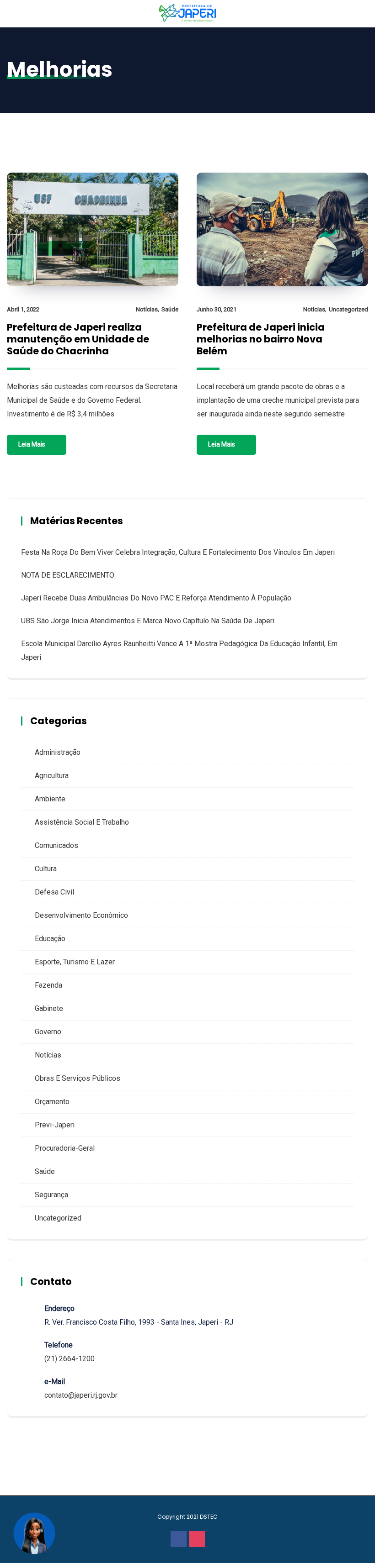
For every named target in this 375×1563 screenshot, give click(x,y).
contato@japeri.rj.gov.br (81, 1395)
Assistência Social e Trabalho (82, 822)
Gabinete (49, 1008)
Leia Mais (31, 444)
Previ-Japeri (55, 1125)
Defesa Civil (54, 892)
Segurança (51, 1194)
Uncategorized (348, 309)
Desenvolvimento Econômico (81, 915)
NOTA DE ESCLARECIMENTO (67, 575)
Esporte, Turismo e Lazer (75, 962)
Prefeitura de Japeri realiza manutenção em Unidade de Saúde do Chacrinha (78, 339)
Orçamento (52, 1101)
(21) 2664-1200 (69, 1358)
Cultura (46, 868)
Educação (50, 938)
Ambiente (50, 799)
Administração (57, 752)
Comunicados (56, 845)
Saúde (169, 309)
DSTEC (209, 1517)
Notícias (147, 309)
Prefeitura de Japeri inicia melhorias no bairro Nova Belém (261, 339)
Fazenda (48, 985)
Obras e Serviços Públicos (77, 1078)
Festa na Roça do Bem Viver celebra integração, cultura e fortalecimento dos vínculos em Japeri (178, 552)
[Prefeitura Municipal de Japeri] (188, 13)
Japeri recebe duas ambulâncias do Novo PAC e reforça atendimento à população (156, 598)
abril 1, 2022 (23, 309)
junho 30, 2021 (216, 309)
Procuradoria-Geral (65, 1148)
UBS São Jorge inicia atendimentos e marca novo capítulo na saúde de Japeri (147, 620)
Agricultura (52, 775)
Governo (48, 1031)
